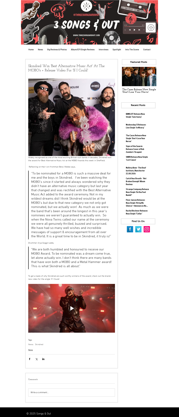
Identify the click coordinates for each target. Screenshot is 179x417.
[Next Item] (152, 76)
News (30, 344)
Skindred (39, 344)
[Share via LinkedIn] (43, 359)
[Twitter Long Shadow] (138, 229)
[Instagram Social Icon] (147, 229)
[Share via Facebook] (29, 359)
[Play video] (71, 308)
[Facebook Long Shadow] (130, 229)
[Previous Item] (126, 76)
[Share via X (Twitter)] (36, 359)
